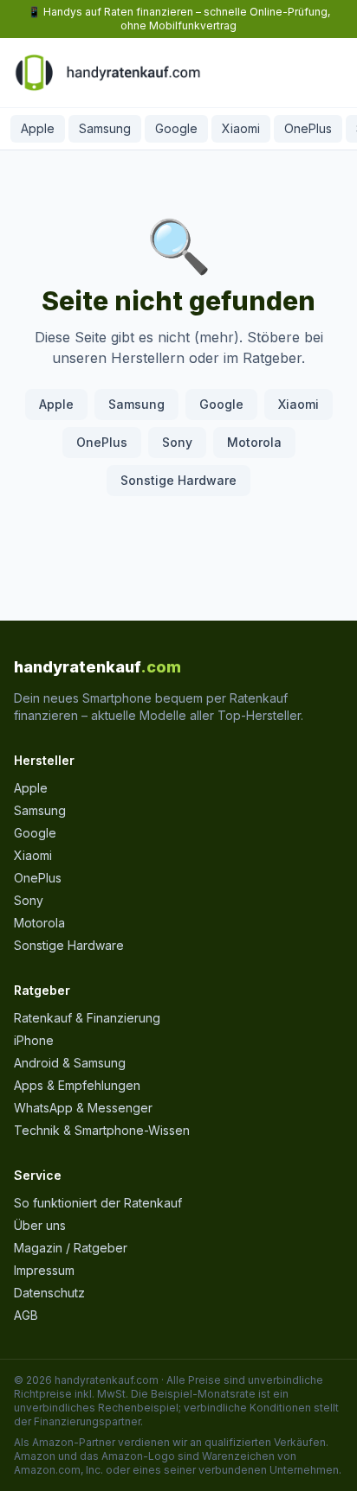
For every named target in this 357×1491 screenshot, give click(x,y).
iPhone (34, 1040)
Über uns (40, 1225)
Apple (38, 128)
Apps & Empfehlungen (77, 1085)
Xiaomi (241, 128)
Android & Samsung (70, 1062)
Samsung (105, 128)
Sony (177, 442)
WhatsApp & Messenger (83, 1107)
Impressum (44, 1270)
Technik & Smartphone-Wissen (102, 1130)
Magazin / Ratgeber (70, 1247)
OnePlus (308, 128)
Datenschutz (49, 1292)
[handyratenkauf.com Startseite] (107, 73)
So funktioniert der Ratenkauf (98, 1202)
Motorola (254, 442)
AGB (26, 1315)
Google (176, 128)
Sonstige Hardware (178, 480)
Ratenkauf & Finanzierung (87, 1017)
